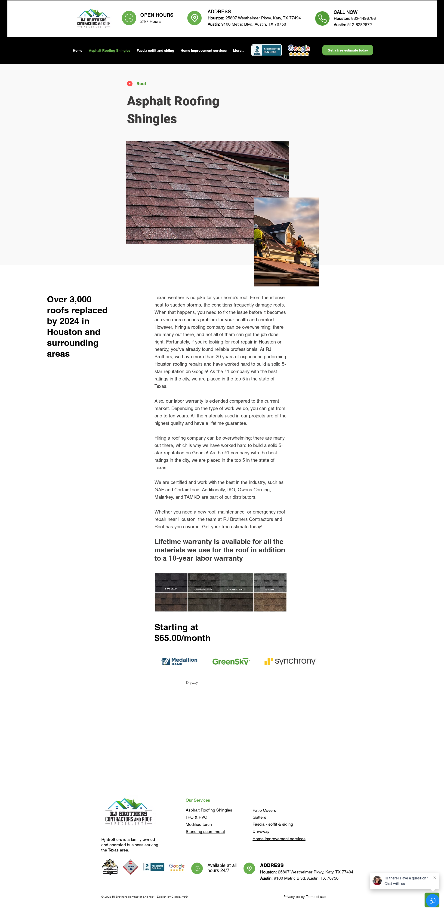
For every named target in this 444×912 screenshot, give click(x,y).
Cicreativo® (180, 896)
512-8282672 (353, 24)
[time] (129, 18)
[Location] (194, 18)
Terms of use (316, 896)
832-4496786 (362, 18)
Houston (341, 18)
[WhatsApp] (322, 18)
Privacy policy (294, 896)
